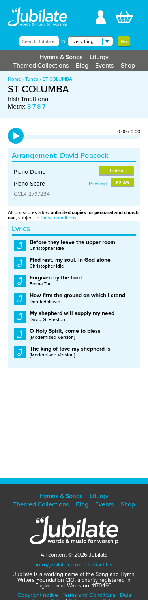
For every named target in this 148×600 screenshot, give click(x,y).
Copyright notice (37, 595)
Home (14, 78)
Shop (128, 65)
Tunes (31, 78)
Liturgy (99, 57)
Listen (116, 170)
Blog (82, 65)
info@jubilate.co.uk (58, 565)
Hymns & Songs (60, 57)
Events (104, 65)
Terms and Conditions (89, 595)
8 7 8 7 (36, 106)
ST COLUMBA (57, 78)
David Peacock (84, 155)
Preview (97, 183)
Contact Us (98, 565)
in (63, 41)
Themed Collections (41, 65)
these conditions (59, 217)
